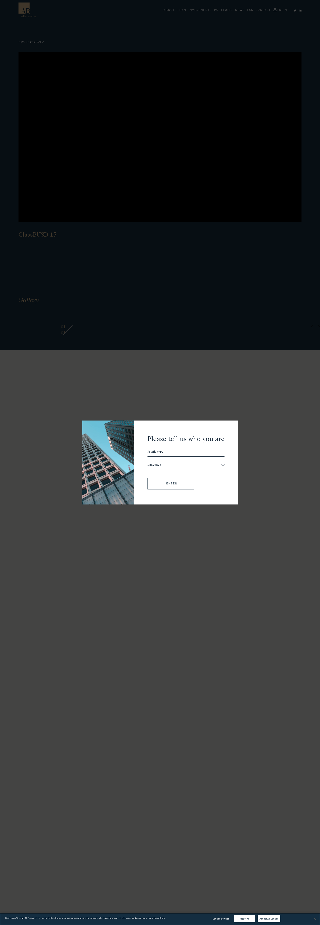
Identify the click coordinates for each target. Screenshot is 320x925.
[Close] (314, 918)
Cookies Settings (220, 918)
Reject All (244, 918)
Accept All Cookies (269, 918)
